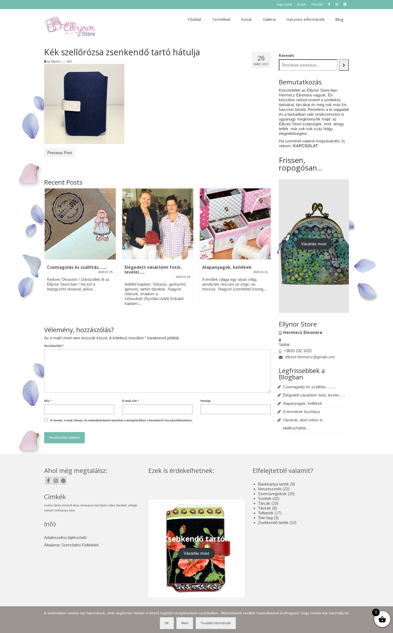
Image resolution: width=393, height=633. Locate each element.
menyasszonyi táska (93, 505)
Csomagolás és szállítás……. (309, 387)
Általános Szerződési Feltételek (71, 545)
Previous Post (59, 152)
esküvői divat (70, 505)
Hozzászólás (54, 345)
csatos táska (52, 505)
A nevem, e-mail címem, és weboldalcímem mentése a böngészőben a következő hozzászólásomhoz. (121, 420)
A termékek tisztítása (301, 411)
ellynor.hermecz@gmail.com (309, 357)
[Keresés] (344, 65)
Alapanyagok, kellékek (302, 403)
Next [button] (266, 253)
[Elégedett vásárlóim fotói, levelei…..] (158, 223)
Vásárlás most (313, 244)
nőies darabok (117, 505)
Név (47, 400)
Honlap (206, 400)
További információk (216, 623)
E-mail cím (130, 400)
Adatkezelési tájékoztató (65, 537)
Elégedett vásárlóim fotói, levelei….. (314, 395)
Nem (184, 623)
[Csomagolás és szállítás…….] (80, 223)
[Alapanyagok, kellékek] (235, 223)
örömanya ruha (65, 510)
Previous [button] (48, 253)
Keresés (286, 55)
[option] (80, 246)
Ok (167, 623)
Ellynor (55, 61)
